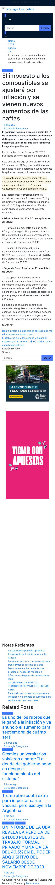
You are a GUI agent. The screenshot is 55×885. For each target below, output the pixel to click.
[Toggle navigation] (6, 19)
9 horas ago (10, 742)
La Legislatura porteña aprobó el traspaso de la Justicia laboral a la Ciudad (27, 654)
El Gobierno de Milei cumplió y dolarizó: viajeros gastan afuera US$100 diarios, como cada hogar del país (27, 341)
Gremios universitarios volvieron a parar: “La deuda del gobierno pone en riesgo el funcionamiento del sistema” (26, 766)
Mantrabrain (32, 883)
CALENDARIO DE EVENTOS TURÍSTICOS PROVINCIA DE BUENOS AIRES (28, 686)
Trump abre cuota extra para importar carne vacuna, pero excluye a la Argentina (26, 803)
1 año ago (9, 124)
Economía (7, 70)
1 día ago (9, 815)
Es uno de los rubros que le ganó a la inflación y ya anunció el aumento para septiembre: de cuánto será (29, 697)
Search (8, 22)
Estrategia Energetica (16, 128)
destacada (8, 823)
